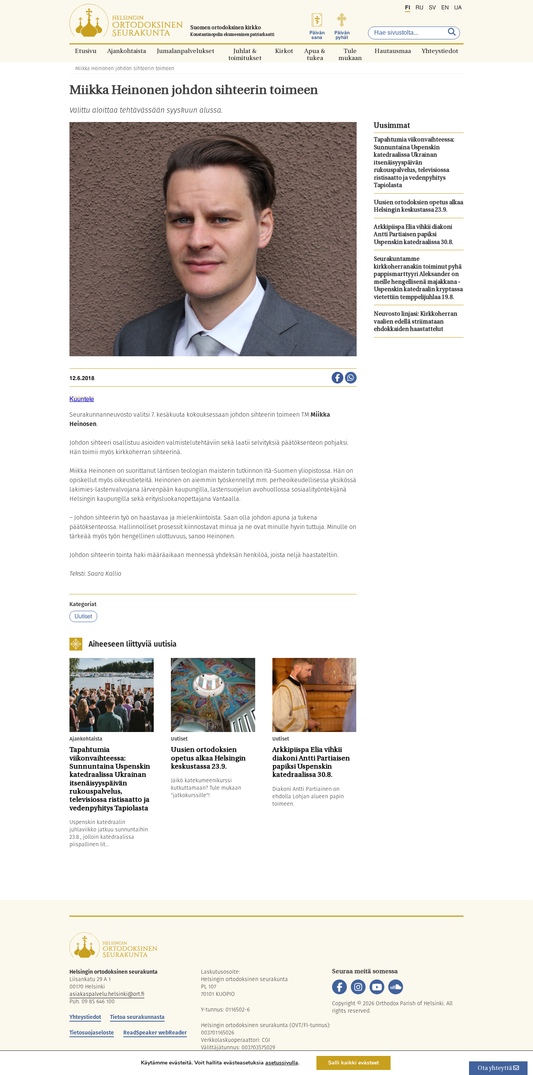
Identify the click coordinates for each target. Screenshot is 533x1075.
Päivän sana (317, 35)
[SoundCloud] (395, 987)
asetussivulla (281, 1062)
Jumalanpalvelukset (185, 50)
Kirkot (284, 50)
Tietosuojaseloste (91, 1032)
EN (445, 8)
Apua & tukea (314, 50)
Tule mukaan (350, 50)
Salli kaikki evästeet (353, 1062)
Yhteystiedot (440, 50)
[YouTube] (377, 987)
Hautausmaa (393, 50)
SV (432, 8)
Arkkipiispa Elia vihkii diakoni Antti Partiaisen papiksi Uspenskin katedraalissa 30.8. (413, 235)
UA (458, 8)
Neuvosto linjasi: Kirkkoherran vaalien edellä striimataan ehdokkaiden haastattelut (415, 321)
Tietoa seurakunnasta (137, 1017)
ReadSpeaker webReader (155, 1032)
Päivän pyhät (342, 35)
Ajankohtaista (126, 50)
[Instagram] (358, 987)
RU (419, 8)
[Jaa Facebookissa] (337, 378)
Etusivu (85, 50)
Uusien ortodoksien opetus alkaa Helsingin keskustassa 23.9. (418, 207)
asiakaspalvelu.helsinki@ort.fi (106, 994)
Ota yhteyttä (495, 1068)
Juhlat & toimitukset (244, 50)
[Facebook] (339, 987)
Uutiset (83, 616)
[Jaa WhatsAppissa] (351, 378)
